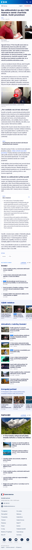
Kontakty (19, 534)
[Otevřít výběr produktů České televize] (30, 2)
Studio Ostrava (20, 520)
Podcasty (3, 523)
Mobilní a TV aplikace (6, 532)
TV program (4, 511)
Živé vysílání (4, 514)
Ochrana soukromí (10, 547)
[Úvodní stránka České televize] (7, 494)
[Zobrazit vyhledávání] (27, 2)
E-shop (3, 529)
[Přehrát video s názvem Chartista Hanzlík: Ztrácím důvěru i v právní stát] (16, 95)
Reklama (19, 514)
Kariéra (18, 526)
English (2, 547)
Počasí (3, 526)
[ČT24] (4, 2)
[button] (16, 95)
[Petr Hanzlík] (16, 30)
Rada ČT (19, 523)
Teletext (3, 520)
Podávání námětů (21, 529)
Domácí (4, 256)
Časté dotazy (20, 532)
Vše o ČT (3, 534)
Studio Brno (20, 517)
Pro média (19, 511)
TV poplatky (4, 517)
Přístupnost (18, 547)
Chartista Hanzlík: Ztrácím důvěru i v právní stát (12, 104)
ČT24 (2, 17)
